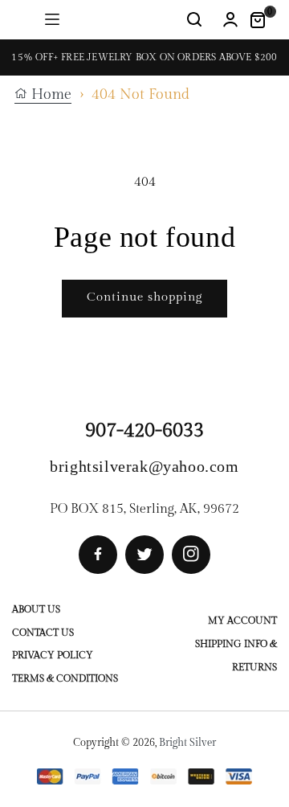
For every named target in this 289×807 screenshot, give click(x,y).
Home (49, 95)
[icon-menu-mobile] (52, 19)
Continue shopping (144, 297)
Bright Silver (187, 742)
